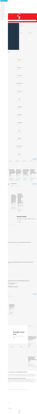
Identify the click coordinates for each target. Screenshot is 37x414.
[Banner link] (28, 26)
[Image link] (17, 384)
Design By (9, 408)
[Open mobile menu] (19, 10)
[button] (32, 179)
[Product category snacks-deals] (19, 66)
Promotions (3, 399)
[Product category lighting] (19, 97)
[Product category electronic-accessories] (19, 144)
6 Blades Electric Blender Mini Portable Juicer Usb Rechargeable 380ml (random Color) (16, 280)
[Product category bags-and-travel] (19, 113)
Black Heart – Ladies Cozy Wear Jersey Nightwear (10, 286)
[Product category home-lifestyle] (19, 73)
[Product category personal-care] (19, 136)
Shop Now (14, 337)
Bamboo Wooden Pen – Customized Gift (8, 283)
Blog (2, 397)
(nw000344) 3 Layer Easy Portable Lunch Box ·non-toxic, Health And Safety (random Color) (16, 242)
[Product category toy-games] (19, 58)
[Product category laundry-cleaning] (19, 120)
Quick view (32, 168)
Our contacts (3, 398)
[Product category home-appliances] (19, 105)
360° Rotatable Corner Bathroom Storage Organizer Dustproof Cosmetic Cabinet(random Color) (17, 262)
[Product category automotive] (19, 152)
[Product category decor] (19, 81)
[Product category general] (19, 128)
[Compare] (31, 168)
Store (2, 400)
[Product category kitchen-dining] (19, 89)
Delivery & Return (3, 401)
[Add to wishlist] (34, 168)
